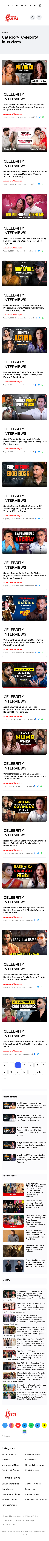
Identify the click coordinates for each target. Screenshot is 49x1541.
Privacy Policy (31, 1516)
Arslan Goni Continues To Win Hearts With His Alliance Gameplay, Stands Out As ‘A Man (35, 1263)
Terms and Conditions (13, 1520)
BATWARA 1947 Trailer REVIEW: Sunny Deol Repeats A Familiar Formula (35, 1248)
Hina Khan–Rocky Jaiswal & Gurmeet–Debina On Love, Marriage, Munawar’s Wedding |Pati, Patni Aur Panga (25, 174)
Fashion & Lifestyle (10, 1470)
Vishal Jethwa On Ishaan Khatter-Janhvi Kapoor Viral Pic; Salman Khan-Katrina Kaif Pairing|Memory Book (24, 642)
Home (5, 32)
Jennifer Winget (33, 1483)
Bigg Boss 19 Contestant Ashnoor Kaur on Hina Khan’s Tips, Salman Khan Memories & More (31, 1144)
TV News (6, 1459)
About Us (7, 1516)
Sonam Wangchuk (10, 1483)
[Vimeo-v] (31, 1425)
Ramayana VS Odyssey (36, 1499)
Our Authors (9, 1524)
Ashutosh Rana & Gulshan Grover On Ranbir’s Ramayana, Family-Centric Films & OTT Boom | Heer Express (24, 977)
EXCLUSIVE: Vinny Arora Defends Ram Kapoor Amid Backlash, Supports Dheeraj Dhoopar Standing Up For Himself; (36, 1221)
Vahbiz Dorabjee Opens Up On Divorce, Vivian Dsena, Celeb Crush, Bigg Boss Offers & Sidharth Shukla (24, 776)
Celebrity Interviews (34, 1465)
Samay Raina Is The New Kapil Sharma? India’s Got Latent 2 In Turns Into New (35, 1204)
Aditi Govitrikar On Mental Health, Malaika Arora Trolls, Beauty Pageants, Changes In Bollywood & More (23, 107)
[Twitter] (24, 1425)
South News (30, 1459)
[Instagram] (11, 1425)
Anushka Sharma (10, 1499)
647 (39, 1071)
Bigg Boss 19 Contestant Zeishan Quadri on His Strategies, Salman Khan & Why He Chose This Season (31, 1158)
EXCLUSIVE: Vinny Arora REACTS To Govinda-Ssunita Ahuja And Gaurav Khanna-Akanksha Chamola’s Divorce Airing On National (36, 1190)
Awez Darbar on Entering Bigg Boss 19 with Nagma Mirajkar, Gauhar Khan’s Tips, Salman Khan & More (31, 1131)
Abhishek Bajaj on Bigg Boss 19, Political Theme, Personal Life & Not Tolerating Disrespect (30, 1117)
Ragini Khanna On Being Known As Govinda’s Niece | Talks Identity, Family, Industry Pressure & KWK (24, 843)
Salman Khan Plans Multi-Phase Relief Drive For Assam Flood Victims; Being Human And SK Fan (35, 1234)
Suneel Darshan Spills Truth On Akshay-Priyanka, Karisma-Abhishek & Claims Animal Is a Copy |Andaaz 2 (24, 575)
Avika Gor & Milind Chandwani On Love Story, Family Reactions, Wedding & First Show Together (25, 241)
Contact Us (18, 1516)
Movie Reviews (32, 1470)
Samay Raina (31, 1489)
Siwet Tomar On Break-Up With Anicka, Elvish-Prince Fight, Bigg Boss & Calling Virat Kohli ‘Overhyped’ (25, 442)
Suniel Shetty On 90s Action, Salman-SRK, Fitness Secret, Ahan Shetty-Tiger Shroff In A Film (25, 1044)
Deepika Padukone (11, 1494)
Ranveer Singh (32, 1494)
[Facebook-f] (5, 1425)
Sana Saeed (7, 1489)
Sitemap (29, 1520)
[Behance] (24, 1432)
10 (24, 1071)
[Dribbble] (44, 1425)
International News (10, 1465)
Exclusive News (9, 1454)
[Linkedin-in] (37, 1425)
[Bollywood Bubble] (11, 17)
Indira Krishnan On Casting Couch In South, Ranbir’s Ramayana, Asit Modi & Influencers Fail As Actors (24, 910)
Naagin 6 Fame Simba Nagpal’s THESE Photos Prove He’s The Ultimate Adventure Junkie (31, 1387)
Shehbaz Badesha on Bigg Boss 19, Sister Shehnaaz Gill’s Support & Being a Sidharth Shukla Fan (31, 1105)
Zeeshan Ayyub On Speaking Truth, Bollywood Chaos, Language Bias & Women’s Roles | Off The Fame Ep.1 (24, 709)
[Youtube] (18, 1425)
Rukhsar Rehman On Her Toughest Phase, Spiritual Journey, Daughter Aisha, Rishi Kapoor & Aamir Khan (23, 375)
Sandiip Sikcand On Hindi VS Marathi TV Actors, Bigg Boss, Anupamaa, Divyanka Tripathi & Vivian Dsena (22, 508)
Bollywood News (33, 1454)
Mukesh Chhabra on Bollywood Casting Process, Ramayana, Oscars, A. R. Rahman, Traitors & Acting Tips (23, 308)
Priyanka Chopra (10, 1504)
